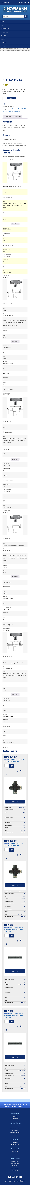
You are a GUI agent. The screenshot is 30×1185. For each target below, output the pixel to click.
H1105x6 (8, 924)
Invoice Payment (15, 1125)
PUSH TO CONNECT (8, 49)
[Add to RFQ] (20, 770)
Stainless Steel (20, 49)
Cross (18, 759)
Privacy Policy (15, 1130)
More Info (15, 801)
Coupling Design (15, 1161)
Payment (3, 46)
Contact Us (3, 42)
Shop (2, 25)
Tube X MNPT (15, 51)
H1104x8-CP (10, 757)
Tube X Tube (15, 761)
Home (2, 21)
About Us (3, 39)
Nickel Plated (13, 927)
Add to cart (12, 98)
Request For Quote (15, 1144)
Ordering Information (15, 1128)
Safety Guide (15, 1170)
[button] (17, 771)
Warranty (15, 1134)
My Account (3, 35)
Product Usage (4, 32)
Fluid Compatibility (15, 1163)
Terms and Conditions (15, 1132)
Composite (13, 759)
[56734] (11, 936)
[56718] (11, 850)
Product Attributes (15, 1168)
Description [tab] (8, 116)
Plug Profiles (15, 1165)
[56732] (11, 1022)
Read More (15, 224)
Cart (15, 1154)
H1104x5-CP (10, 840)
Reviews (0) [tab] (17, 116)
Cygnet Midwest (21, 1181)
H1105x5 (8, 1010)
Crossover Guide (5, 28)
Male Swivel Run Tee (14, 109)
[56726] (11, 766)
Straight (12, 929)
